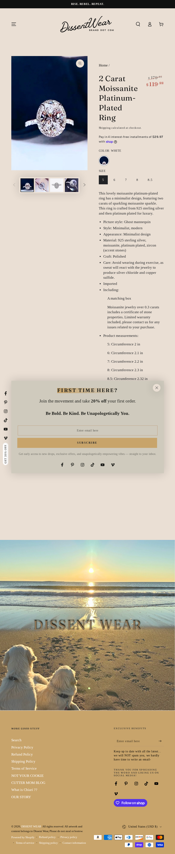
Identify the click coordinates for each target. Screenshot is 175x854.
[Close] (157, 388)
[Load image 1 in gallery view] (27, 185)
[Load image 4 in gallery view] (71, 185)
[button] (138, 24)
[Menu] (14, 24)
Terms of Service (24, 768)
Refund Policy (22, 754)
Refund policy (47, 837)
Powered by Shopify (23, 837)
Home (103, 65)
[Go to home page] (87, 24)
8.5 (151, 181)
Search (16, 740)
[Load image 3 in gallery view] (56, 185)
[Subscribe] (161, 741)
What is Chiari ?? (24, 790)
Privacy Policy (22, 747)
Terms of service (25, 842)
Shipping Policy (23, 761)
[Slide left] (14, 185)
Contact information (74, 842)
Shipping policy (48, 842)
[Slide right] (84, 185)
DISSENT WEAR (31, 826)
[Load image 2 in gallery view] (42, 185)
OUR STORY (21, 797)
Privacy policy (68, 837)
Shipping (105, 127)
